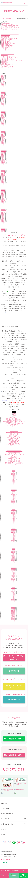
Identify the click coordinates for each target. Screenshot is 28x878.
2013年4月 (3, 194)
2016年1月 (3, 159)
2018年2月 (3, 134)
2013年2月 (3, 196)
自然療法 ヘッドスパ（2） (14, 446)
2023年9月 (3, 87)
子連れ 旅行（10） (4, 62)
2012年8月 (3, 202)
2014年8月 (3, 177)
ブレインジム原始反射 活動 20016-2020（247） (14, 426)
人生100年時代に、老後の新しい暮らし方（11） (9, 38)
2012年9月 (3, 201)
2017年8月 (3, 140)
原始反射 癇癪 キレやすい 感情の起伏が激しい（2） (11, 29)
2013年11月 (13, 579)
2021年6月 (3, 112)
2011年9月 (3, 213)
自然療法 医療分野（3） (5, 47)
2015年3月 (3, 170)
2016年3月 (3, 157)
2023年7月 (13, 481)
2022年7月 (3, 100)
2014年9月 (3, 176)
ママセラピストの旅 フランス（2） (7, 58)
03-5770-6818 (15, 769)
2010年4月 (3, 231)
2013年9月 (13, 581)
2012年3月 (13, 599)
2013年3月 (3, 195)
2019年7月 (13, 520)
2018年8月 (13, 522)
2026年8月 (3, 75)
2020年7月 (3, 122)
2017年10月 (3, 138)
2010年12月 (3, 222)
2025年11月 (3, 80)
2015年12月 (3, 160)
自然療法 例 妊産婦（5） (6, 41)
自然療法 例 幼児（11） (6, 40)
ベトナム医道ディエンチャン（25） (7, 66)
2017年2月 (3, 146)
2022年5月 (3, 102)
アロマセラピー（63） (5, 36)
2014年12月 (3, 173)
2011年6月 (3, 216)
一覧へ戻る (14, 414)
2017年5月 (3, 143)
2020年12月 (3, 117)
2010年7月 (13, 620)
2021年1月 (3, 116)
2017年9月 (3, 139)
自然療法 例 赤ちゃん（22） (6, 39)
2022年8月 (3, 99)
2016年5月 (3, 155)
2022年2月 (3, 105)
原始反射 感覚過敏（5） (5, 30)
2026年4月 (3, 77)
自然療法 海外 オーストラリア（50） (8, 43)
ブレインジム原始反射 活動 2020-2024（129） (14, 425)
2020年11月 (3, 118)
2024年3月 (3, 84)
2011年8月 (3, 214)
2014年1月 (3, 184)
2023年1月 (3, 94)
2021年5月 (3, 113)
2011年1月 (3, 221)
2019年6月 (13, 521)
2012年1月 (3, 209)
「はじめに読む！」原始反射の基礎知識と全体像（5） (10, 25)
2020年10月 (3, 119)
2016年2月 (3, 158)
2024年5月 (3, 82)
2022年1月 (3, 106)
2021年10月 (13, 502)
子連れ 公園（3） (4, 61)
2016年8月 (3, 153)
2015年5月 (13, 560)
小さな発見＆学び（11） (5, 35)
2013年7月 (3, 191)
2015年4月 (13, 561)
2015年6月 (13, 559)
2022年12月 (3, 95)
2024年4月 (3, 83)
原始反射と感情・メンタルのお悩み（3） (8, 26)
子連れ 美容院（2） (5, 63)
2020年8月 (3, 121)
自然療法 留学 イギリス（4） (6, 46)
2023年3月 (3, 92)
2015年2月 (3, 171)
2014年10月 (3, 175)
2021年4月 (3, 114)
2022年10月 (3, 97)
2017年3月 (3, 145)
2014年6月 (3, 179)
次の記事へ (14, 415)
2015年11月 (3, 161)
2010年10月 (3, 224)
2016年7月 (3, 154)
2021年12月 (13, 500)
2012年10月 (3, 200)
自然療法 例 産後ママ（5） (6, 42)
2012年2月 (13, 600)
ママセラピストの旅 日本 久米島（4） (8, 56)
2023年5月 (13, 482)
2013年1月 (3, 197)
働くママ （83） (4, 55)
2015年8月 (3, 164)
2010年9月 (13, 618)
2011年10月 (3, 212)
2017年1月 (13, 540)
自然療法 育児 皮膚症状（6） (6, 49)
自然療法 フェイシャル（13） (14, 445)
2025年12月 (3, 79)
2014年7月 (3, 178)
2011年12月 (3, 210)
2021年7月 (13, 503)
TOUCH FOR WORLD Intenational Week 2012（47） (10, 69)
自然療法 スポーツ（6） (5, 44)
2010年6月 (3, 229)
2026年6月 (3, 76)
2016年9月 (3, 152)
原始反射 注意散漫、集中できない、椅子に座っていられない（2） (12, 27)
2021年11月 (13, 501)
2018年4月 (3, 132)
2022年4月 (3, 103)
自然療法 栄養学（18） (5, 48)
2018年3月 (3, 133)
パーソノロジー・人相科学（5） (14, 464)
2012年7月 (3, 203)
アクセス (5, 862)
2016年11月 (13, 542)
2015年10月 (3, 162)
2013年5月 (3, 193)
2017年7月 (3, 141)
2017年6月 (3, 142)
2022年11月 (3, 96)
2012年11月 (3, 199)
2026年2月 (3, 78)
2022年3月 (3, 104)
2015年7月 (3, 165)
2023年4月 (13, 483)
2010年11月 (3, 223)
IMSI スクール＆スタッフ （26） (7, 67)
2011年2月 (3, 220)
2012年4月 (13, 598)
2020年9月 (3, 120)
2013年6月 (3, 192)
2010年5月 (3, 230)
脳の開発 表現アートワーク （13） (7, 64)
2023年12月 (3, 86)
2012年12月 (3, 198)
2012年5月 (3, 204)
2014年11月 (3, 174)
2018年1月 (3, 135)
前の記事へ (14, 413)
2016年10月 (3, 151)
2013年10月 (13, 580)
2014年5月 (3, 180)
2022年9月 (3, 98)
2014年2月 (3, 183)
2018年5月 (3, 131)
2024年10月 (3, 81)
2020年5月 (3, 124)
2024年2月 (3, 85)
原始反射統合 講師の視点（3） (6, 23)
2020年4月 (3, 125)
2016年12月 (13, 541)
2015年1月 (3, 172)
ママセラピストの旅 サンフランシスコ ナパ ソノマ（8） (11, 60)
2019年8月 (3, 126)
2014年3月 (3, 182)
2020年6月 (3, 123)
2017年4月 (3, 144)
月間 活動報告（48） (5, 37)
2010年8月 (13, 619)
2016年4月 (3, 156)
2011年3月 (3, 219)
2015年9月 (3, 163)
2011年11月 (3, 211)
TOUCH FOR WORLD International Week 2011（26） (10, 68)
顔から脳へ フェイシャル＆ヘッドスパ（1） (9, 24)
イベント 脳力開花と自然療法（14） (14, 465)
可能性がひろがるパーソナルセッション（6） (9, 28)
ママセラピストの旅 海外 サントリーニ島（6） (9, 57)
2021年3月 (3, 115)
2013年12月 (3, 185)
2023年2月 (3, 93)
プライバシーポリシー (22, 866)
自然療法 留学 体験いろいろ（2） (7, 45)
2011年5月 (3, 217)
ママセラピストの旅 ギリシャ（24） (7, 59)
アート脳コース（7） (5, 65)
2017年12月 (3, 136)
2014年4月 (3, 181)
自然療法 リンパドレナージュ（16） (7, 54)
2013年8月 (3, 190)
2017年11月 (3, 137)
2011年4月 (3, 218)
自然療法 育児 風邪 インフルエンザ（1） (14, 444)
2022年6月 (3, 101)
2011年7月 (3, 215)
